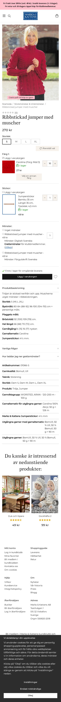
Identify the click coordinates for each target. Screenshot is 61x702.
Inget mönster (12, 230)
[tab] (30, 288)
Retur (33, 559)
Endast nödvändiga (30, 689)
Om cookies (10, 570)
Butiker (8, 605)
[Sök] (9, 16)
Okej (30, 695)
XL (35, 141)
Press (33, 589)
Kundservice (10, 585)
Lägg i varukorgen (15, 158)
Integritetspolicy (13, 589)
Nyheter (34, 582)
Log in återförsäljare (14, 611)
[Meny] (4, 15)
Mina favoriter (11, 556)
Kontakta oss (11, 566)
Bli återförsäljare (13, 608)
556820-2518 (43, 618)
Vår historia (36, 585)
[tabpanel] (30, 318)
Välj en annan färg (29, 177)
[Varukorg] (57, 15)
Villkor (8, 247)
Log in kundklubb (13, 552)
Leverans (35, 552)
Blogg (33, 592)
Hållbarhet (35, 556)
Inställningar (30, 682)
